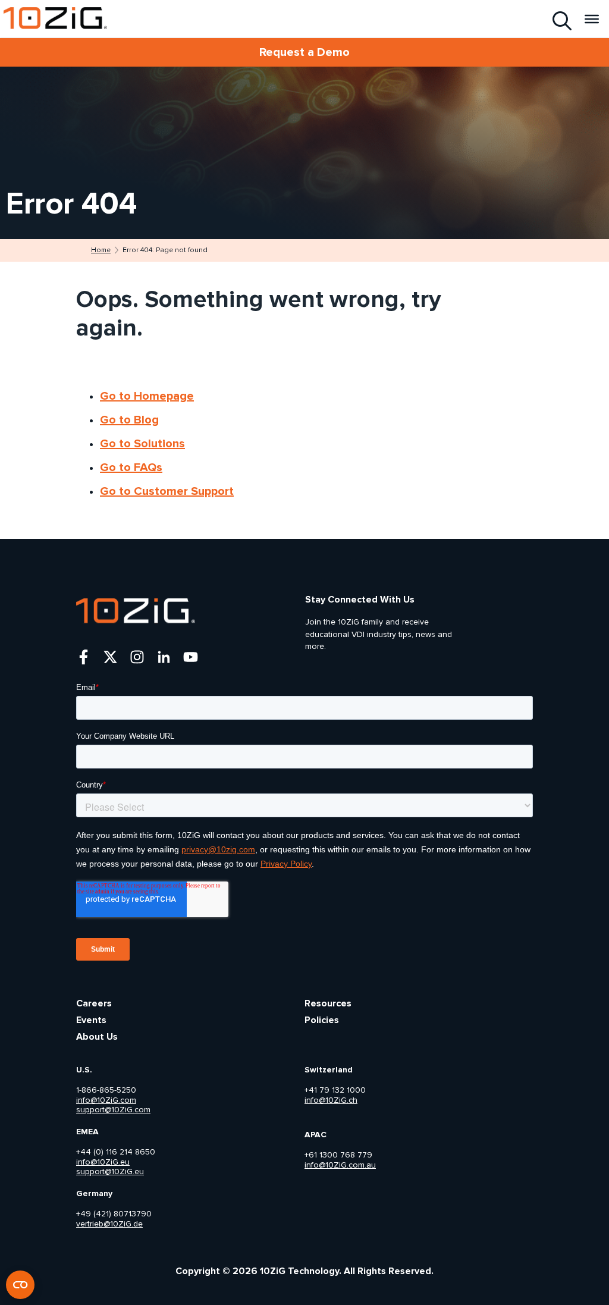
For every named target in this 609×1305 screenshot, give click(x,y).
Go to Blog (129, 420)
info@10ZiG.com (106, 1100)
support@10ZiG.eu (110, 1172)
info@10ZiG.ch (330, 1100)
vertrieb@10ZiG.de (109, 1224)
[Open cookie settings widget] (20, 1285)
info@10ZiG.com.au (340, 1165)
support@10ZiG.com (113, 1110)
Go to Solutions (142, 444)
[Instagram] (137, 657)
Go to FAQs (131, 467)
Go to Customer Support (167, 491)
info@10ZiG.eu (103, 1162)
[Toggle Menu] (592, 18)
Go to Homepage (147, 396)
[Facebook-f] (83, 657)
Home (101, 250)
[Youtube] (190, 657)
